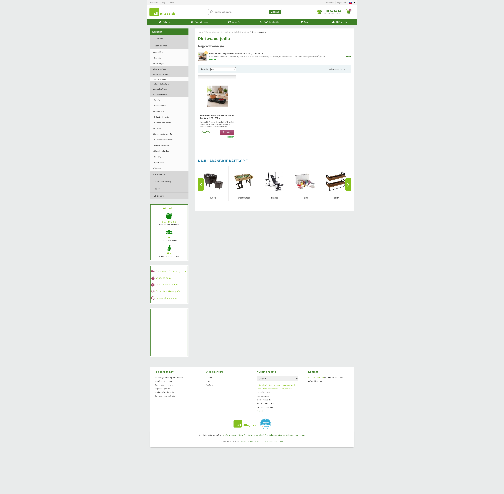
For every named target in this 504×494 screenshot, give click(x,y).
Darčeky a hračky (162, 182)
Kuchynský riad (159, 69)
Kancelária (158, 52)
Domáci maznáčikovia (163, 140)
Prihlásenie (330, 3)
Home (200, 32)
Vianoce (157, 168)
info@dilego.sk (315, 381)
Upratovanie (158, 162)
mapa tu (260, 411)
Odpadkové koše (160, 89)
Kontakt (171, 3)
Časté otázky (153, 3)
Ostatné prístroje (160, 74)
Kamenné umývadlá (161, 145)
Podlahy (157, 157)
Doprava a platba (162, 389)
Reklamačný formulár (164, 385)
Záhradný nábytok (277, 435)
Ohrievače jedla (160, 79)
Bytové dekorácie (161, 117)
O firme (209, 378)
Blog (163, 3)
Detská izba (158, 111)
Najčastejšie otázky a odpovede (169, 378)
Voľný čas (159, 174)
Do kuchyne (158, 64)
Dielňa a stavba (229, 435)
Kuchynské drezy (160, 94)
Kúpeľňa (157, 58)
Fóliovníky (242, 435)
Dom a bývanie (161, 46)
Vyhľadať (275, 12)
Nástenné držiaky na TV (162, 134)
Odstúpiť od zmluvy (163, 381)
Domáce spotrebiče (162, 123)
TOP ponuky (158, 196)
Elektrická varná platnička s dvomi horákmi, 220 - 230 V (217, 116)
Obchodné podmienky (164, 392)
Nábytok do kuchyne (161, 84)
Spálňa (156, 100)
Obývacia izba (159, 106)
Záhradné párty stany (295, 435)
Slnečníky (263, 435)
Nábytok (157, 128)
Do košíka (227, 132)
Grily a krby (253, 435)
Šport (156, 189)
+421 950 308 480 (316, 378)
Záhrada (158, 39)
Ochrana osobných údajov (166, 396)
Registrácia (341, 3)
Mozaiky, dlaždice (161, 151)
